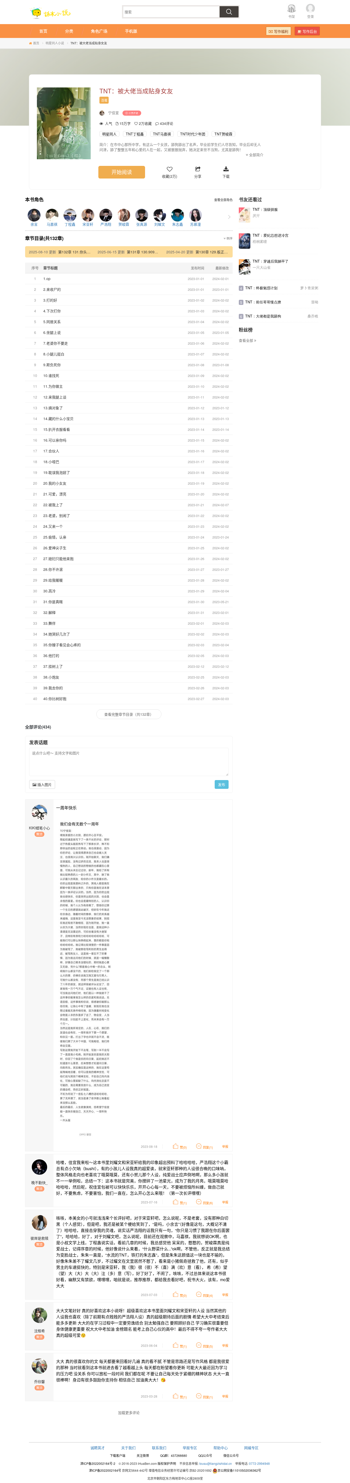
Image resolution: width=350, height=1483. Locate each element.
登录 (310, 16)
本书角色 (34, 199)
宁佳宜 (113, 112)
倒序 (229, 238)
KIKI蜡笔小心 (39, 827)
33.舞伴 (49, 623)
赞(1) (183, 1203)
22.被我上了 (53, 504)
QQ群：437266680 (173, 1455)
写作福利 (281, 31)
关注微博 (143, 1455)
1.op (46, 278)
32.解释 (49, 612)
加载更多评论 (129, 1412)
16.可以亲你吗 (54, 440)
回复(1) (208, 1147)
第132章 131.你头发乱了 (78, 251)
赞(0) (183, 1147)
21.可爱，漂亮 (54, 493)
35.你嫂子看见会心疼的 (62, 644)
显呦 (314, 301)
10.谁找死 (51, 375)
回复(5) (208, 1346)
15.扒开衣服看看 (56, 429)
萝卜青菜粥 (309, 287)
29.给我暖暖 (53, 580)
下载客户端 (117, 1455)
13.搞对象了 (53, 407)
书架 (291, 16)
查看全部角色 (223, 200)
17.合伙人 (51, 450)
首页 (36, 43)
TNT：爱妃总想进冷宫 (271, 235)
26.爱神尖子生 (54, 547)
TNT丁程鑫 (135, 133)
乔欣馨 (39, 1381)
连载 (104, 100)
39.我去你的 (53, 687)
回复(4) (208, 1295)
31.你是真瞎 (53, 601)
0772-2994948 (259, 1463)
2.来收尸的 (52, 289)
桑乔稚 (312, 316)
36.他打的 (51, 655)
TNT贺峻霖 (223, 133)
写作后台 (310, 31)
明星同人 (109, 133)
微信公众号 (231, 1455)
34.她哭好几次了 (56, 633)
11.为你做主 (53, 386)
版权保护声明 (167, 1463)
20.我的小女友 (54, 483)
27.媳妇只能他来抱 (58, 558)
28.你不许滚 (53, 569)
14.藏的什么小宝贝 (58, 418)
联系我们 (159, 1447)
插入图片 (44, 784)
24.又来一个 (53, 526)
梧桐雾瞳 (260, 241)
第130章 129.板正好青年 (215, 251)
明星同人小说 (55, 43)
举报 (225, 1146)
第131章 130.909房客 (144, 251)
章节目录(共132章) (44, 238)
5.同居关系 (52, 321)
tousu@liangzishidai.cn (215, 1463)
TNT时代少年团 (192, 133)
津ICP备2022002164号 (105, 1470)
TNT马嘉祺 (162, 133)
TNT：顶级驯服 (265, 209)
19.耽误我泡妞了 (56, 472)
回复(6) (208, 1203)
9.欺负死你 (52, 364)
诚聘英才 (97, 1447)
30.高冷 (49, 590)
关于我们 (128, 1447)
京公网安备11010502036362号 (239, 1470)
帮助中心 (220, 1447)
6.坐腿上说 (52, 332)
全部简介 (255, 154)
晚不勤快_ (39, 1182)
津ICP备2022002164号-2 (97, 1463)
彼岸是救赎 (39, 1238)
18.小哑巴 (51, 461)
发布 (221, 784)
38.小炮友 (51, 677)
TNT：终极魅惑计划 (261, 287)
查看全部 (246, 340)
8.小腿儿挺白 (53, 353)
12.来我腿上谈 (54, 397)
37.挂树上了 (53, 666)
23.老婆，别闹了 (56, 515)
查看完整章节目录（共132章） (128, 714)
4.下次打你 (52, 310)
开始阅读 (121, 172)
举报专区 (190, 1447)
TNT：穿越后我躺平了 (271, 261)
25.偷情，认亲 (54, 537)
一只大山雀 (262, 267)
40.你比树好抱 (54, 698)
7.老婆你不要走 (55, 343)
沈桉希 (39, 1330)
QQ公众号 (205, 1455)
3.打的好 (50, 300)
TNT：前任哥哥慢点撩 (263, 301)
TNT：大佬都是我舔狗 (263, 316)
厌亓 (256, 215)
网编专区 (251, 1447)
